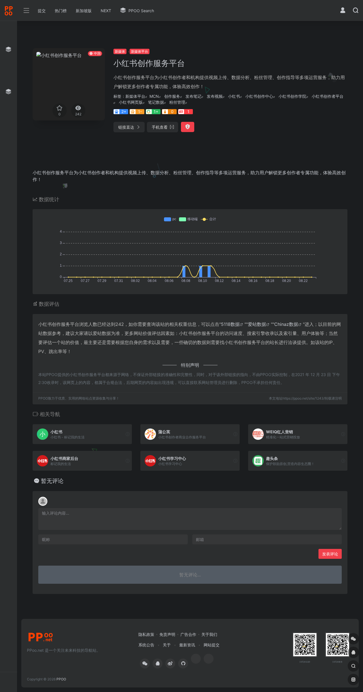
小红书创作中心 (259, 96)
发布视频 (215, 96)
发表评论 (330, 553)
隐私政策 (146, 634)
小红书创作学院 (292, 96)
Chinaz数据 (286, 324)
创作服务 (172, 96)
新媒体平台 (139, 51)
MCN (154, 96)
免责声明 (167, 634)
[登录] (343, 11)
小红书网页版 (131, 102)
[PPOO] (40, 639)
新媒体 (120, 51)
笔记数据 (156, 102)
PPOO (61, 679)
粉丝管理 (177, 102)
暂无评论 (52, 480)
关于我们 (209, 634)
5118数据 (230, 324)
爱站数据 (257, 324)
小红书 (234, 96)
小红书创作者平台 (327, 96)
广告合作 (188, 634)
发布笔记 (193, 96)
